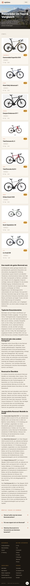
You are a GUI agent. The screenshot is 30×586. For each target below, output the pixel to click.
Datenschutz (19, 575)
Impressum (18, 573)
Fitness (17, 561)
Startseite (18, 568)
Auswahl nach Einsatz (6, 577)
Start (2, 8)
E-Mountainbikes (5, 545)
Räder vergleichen (5, 573)
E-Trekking (4, 552)
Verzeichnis (8, 8)
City (17, 547)
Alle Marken (4, 570)
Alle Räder (3, 568)
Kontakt (18, 577)
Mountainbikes (4, 547)
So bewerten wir (20, 570)
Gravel (3, 550)
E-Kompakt (18, 550)
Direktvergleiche (5, 575)
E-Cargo (18, 554)
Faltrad (17, 552)
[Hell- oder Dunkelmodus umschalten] (27, 583)
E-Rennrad (18, 557)
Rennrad (18, 559)
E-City (17, 545)
